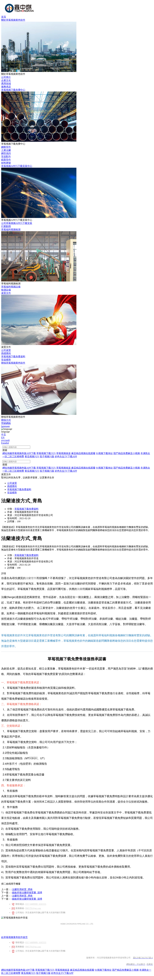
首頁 (3, 17)
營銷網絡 (6, 423)
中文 (3, 434)
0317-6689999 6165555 (35, 904)
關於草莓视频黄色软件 (13, 20)
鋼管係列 (6, 153)
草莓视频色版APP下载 (23, 970)
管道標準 (6, 359)
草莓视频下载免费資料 (13, 356)
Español (5, 443)
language (5, 426)
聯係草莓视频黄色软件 (13, 363)
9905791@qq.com (33, 908)
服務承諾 (6, 86)
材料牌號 (6, 163)
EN (3, 437)
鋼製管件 (6, 147)
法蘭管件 (31, 578)
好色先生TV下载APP (62, 973)
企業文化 (6, 80)
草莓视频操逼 (62, 970)
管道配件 (6, 156)
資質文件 (6, 293)
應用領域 (6, 83)
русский (5, 440)
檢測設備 (6, 290)
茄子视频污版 (43, 973)
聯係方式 (6, 420)
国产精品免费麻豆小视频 (125, 970)
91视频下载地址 (103, 970)
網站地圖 (6, 970)
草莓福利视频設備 (10, 286)
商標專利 (6, 353)
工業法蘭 (6, 150)
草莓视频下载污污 (44, 970)
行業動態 (6, 226)
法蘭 (79, 589)
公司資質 (6, 350)
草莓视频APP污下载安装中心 (16, 166)
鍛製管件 (6, 159)
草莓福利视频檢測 (10, 229)
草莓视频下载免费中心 (13, 90)
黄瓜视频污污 (28, 973)
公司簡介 (6, 77)
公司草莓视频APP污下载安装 (16, 223)
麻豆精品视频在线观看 (82, 970)
